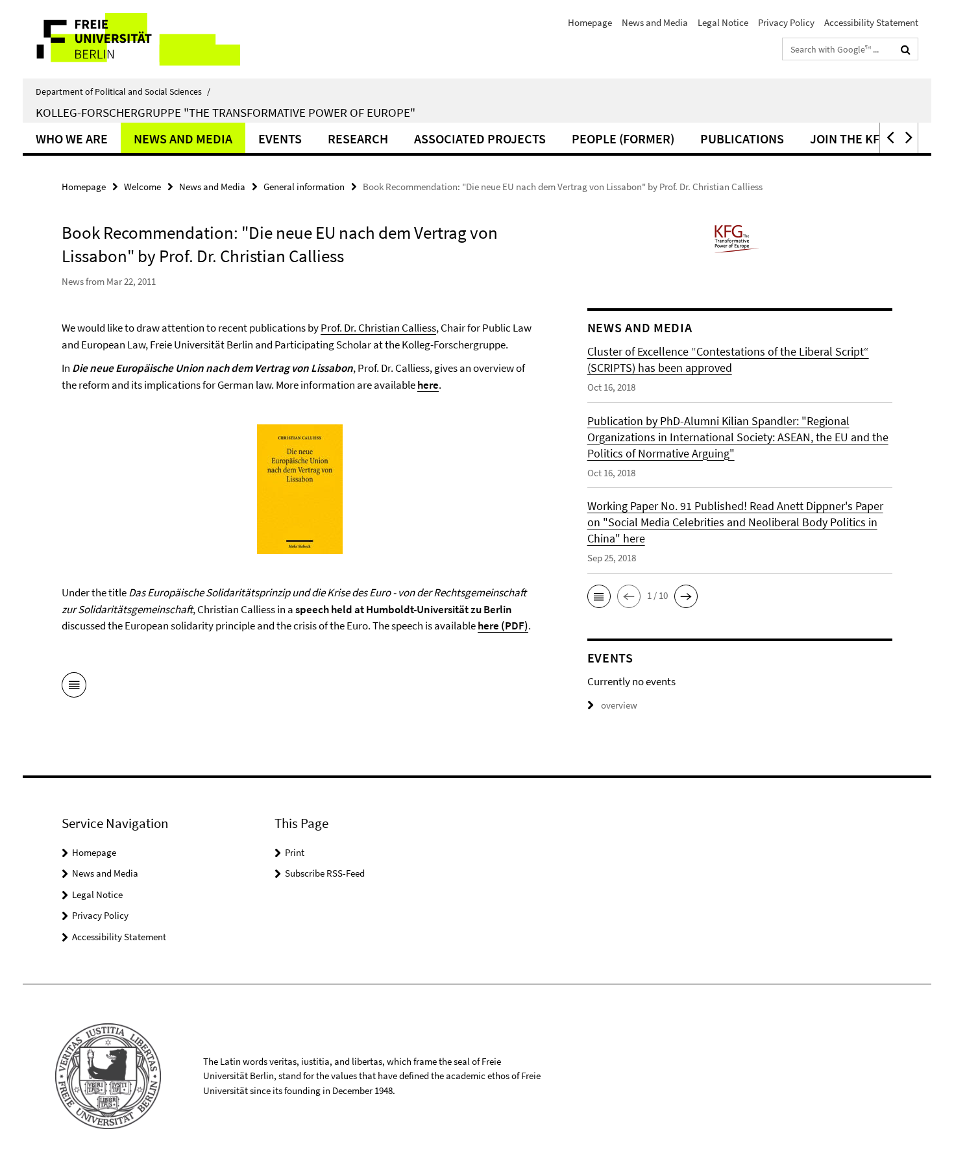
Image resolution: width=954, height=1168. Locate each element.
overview (619, 705)
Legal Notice (723, 22)
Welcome (142, 186)
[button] (889, 138)
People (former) (623, 138)
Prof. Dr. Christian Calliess (378, 328)
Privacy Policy (786, 22)
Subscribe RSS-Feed (325, 873)
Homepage (590, 22)
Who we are (72, 138)
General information (304, 186)
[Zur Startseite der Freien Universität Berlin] (131, 39)
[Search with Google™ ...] (906, 49)
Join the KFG (849, 138)
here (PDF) (503, 625)
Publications (742, 138)
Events (280, 138)
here (428, 385)
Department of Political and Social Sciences (123, 91)
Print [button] (294, 852)
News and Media (655, 22)
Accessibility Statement (871, 22)
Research (358, 138)
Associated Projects (480, 138)
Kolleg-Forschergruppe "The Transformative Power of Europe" (225, 112)
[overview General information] (74, 687)
